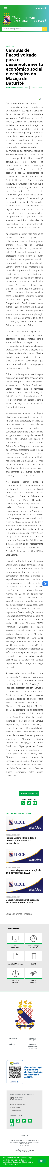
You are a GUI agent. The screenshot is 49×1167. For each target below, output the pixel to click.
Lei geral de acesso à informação (15, 964)
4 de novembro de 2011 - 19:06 (17, 88)
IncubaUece (13, 1038)
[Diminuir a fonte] (39, 8)
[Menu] (5, 8)
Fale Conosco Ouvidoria (19, 1098)
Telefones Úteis (15, 1110)
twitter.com (24, 1121)
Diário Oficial (33, 964)
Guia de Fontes (15, 1107)
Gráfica (12, 1044)
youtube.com (30, 1121)
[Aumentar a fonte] (42, 8)
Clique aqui (26, 1162)
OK (41, 1161)
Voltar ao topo (27, 793)
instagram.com (18, 1121)
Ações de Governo (33, 981)
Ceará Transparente (15, 946)
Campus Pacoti (37, 88)
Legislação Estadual (15, 981)
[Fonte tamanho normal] (36, 8)
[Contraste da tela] (45, 8)
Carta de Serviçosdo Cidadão (33, 946)
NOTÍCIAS (10, 46)
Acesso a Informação (17, 1104)
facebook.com (12, 1121)
